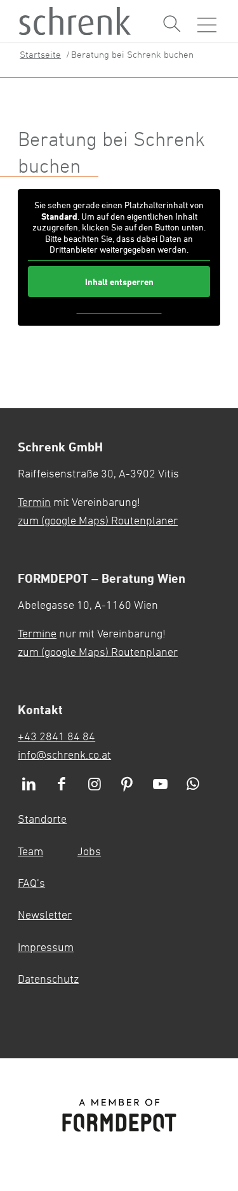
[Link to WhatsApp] (193, 784)
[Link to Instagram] (94, 784)
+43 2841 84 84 (56, 735)
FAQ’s (31, 882)
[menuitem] (172, 24)
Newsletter (45, 914)
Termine (37, 633)
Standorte (42, 818)
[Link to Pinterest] (127, 784)
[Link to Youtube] (160, 784)
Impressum (46, 946)
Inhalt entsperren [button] (119, 281)
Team (30, 850)
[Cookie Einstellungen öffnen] (200, 937)
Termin (34, 501)
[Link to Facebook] (61, 784)
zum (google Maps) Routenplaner (98, 520)
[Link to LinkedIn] (28, 784)
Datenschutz (48, 978)
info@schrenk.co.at (64, 754)
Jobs (89, 850)
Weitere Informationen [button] (119, 308)
